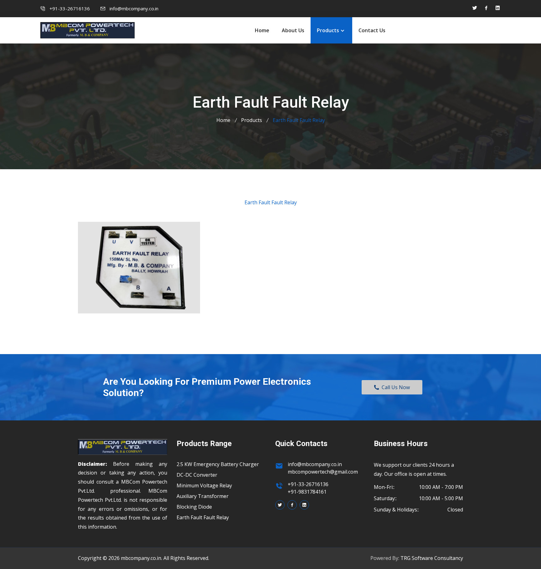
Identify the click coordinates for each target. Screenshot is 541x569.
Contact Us (371, 30)
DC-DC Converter (197, 474)
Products (328, 30)
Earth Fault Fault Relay (203, 517)
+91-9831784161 (307, 491)
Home (262, 30)
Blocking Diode (194, 506)
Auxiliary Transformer (203, 496)
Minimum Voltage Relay (204, 485)
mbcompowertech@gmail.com (323, 471)
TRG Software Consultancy (431, 558)
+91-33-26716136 (69, 8)
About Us (293, 30)
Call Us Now (394, 387)
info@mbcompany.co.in (134, 8)
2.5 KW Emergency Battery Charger (218, 464)
